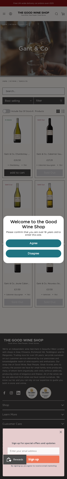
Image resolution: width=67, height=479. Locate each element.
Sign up (33, 459)
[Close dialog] (60, 432)
